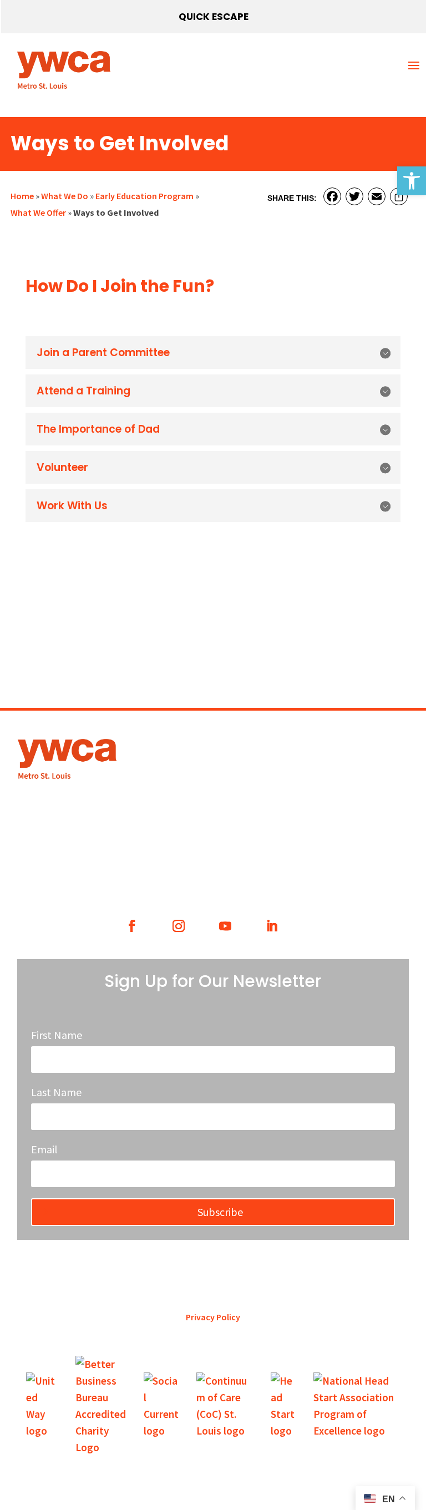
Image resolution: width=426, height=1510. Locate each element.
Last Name (56, 1092)
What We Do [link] (64, 195)
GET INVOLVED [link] (262, 873)
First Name (56, 1035)
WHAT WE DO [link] (66, 873)
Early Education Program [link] (144, 195)
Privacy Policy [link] (213, 1316)
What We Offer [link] (38, 212)
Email (44, 1149)
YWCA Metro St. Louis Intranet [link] (298, 799)
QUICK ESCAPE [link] (213, 16)
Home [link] (22, 195)
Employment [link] (268, 745)
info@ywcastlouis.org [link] (285, 772)
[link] (411, 180)
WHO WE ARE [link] (164, 873)
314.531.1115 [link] (138, 779)
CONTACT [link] (360, 873)
